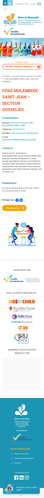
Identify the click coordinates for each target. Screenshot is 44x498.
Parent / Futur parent (21, 454)
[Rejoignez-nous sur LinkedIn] (21, 479)
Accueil (16, 76)
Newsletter (23, 4)
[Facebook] (17, 200)
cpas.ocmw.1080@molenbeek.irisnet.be (19, 140)
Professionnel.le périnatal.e (23, 458)
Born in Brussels (28, 17)
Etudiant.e (17, 463)
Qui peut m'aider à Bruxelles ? (20, 66)
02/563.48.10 (19, 129)
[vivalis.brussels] (14, 28)
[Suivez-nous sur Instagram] (27, 479)
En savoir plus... (13, 208)
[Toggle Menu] (39, 4)
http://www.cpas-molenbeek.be (24, 133)
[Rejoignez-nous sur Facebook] (16, 479)
